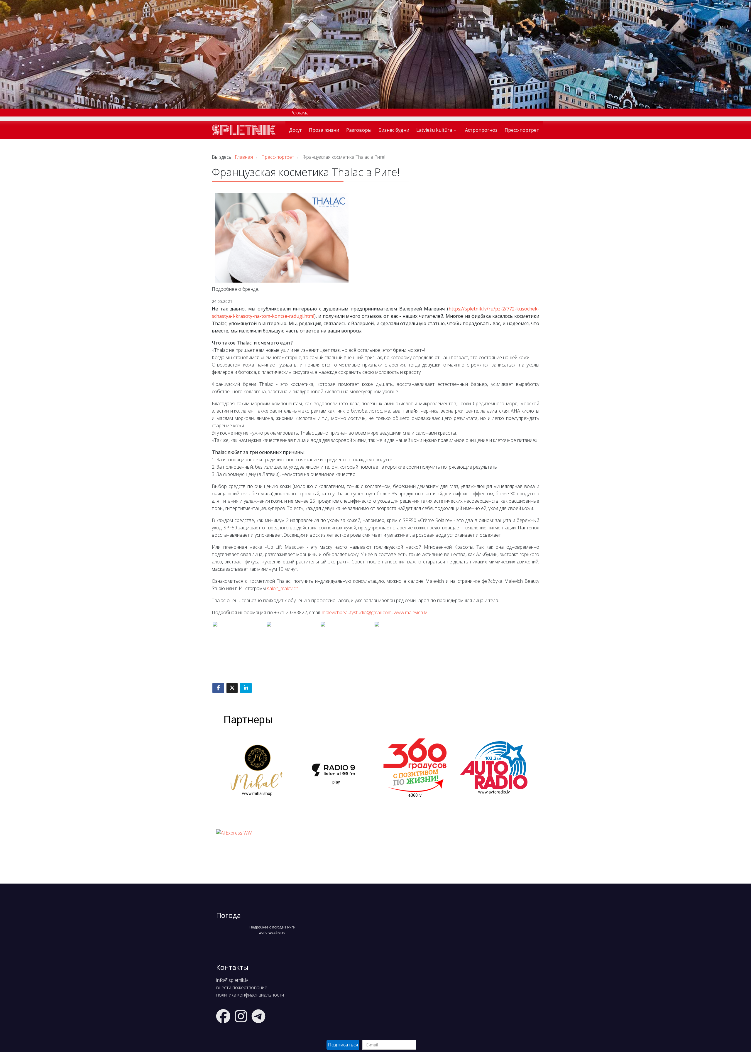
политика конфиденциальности (250, 995)
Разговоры (358, 130)
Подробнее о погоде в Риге (272, 927)
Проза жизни (324, 130)
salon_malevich (282, 588)
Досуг (295, 130)
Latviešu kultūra (434, 130)
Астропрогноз (481, 130)
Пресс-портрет (522, 130)
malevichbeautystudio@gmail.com (357, 612)
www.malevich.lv (410, 612)
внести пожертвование (241, 987)
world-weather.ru (272, 933)
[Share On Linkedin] (246, 688)
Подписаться (343, 1044)
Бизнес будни (393, 130)
